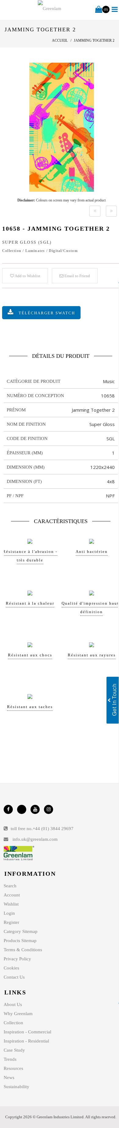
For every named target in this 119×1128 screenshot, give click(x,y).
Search (10, 885)
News (9, 1077)
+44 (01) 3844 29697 (53, 828)
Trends (10, 1059)
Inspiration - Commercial (27, 1031)
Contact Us (14, 977)
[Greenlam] (50, 8)
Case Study (14, 1050)
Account (12, 894)
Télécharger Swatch (47, 313)
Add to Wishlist (27, 276)
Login (9, 913)
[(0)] (98, 9)
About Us (13, 1004)
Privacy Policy (17, 958)
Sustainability (16, 1086)
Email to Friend (76, 276)
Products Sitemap (20, 940)
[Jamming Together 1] (94, 211)
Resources (13, 1068)
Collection (13, 1022)
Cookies (11, 968)
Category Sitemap (21, 931)
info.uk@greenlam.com (35, 839)
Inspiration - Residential (26, 1041)
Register (11, 922)
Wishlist (11, 904)
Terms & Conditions (23, 949)
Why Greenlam (18, 1013)
